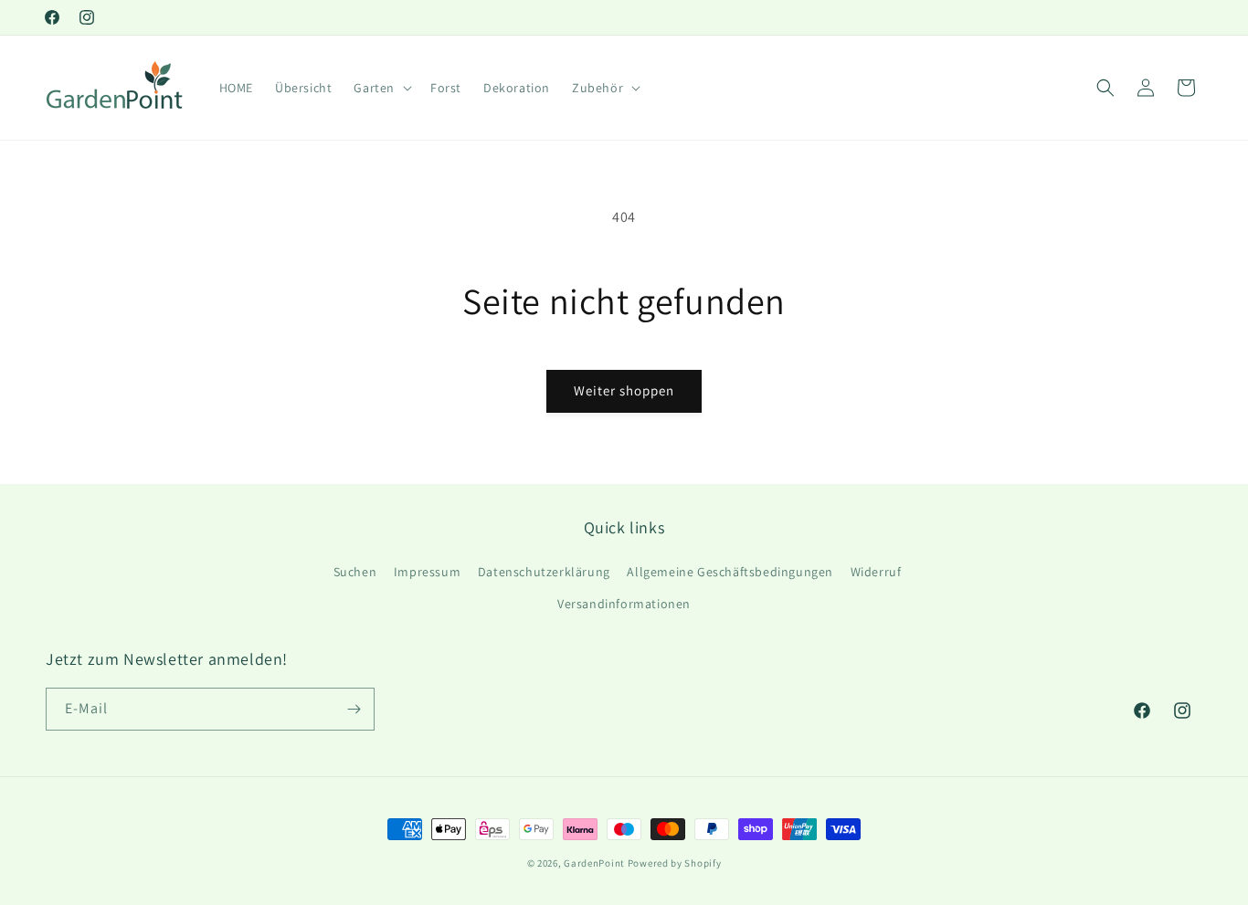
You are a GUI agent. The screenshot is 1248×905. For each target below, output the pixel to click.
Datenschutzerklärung (544, 571)
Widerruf (876, 571)
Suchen (355, 571)
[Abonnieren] (353, 709)
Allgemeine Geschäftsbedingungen (730, 571)
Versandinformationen (624, 603)
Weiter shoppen (624, 390)
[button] (381, 87)
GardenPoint (594, 863)
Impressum (427, 571)
